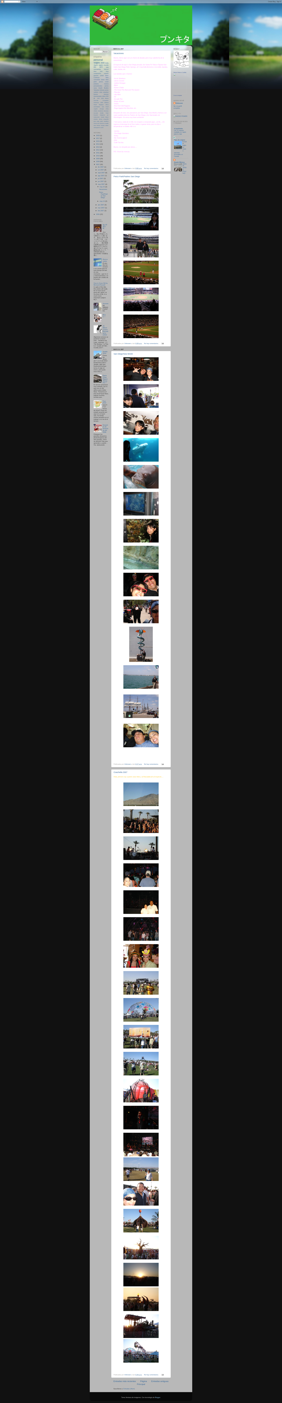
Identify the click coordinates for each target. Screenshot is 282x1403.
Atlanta (107, 98)
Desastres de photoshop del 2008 (105, 428)
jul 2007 (101, 178)
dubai (103, 79)
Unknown (179, 103)
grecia (101, 82)
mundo (106, 65)
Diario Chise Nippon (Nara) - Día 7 (105, 379)
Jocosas (105, 303)
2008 (102, 98)
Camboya (96, 77)
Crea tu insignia (177, 95)
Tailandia (96, 90)
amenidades (97, 106)
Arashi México (179, 162)
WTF (101, 67)
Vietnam (101, 90)
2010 (98, 156)
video (103, 96)
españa (106, 73)
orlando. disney (98, 119)
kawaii (102, 117)
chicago (102, 108)
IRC (95, 67)
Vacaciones (119, 53)
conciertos (97, 69)
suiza (95, 88)
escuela (96, 113)
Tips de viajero (179, 140)
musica (106, 84)
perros (107, 86)
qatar (101, 121)
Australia (96, 100)
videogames (97, 127)
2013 (98, 147)
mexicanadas (98, 96)
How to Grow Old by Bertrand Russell (101, 284)
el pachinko (178, 128)
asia (103, 106)
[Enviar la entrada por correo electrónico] (162, 168)
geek (95, 82)
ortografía (106, 119)
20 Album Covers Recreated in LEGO (105, 330)
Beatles (106, 88)
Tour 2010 (104, 402)
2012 (98, 150)
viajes (97, 62)
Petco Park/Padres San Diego (127, 176)
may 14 (102, 201)
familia (101, 113)
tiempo (98, 125)
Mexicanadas (105, 260)
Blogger (157, 1397)
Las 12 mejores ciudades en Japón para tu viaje (180, 132)
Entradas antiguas (160, 1381)
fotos (107, 79)
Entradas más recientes (124, 1381)
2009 (98, 158)
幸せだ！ (104, 315)
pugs (98, 121)
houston (96, 115)
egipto (101, 65)
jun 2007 (101, 181)
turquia (103, 125)
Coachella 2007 (120, 772)
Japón (96, 65)
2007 (98, 98)
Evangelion (106, 100)
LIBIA (101, 102)
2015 (98, 141)
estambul (106, 92)
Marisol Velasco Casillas (179, 72)
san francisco (101, 123)
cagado (96, 108)
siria (95, 125)
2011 (98, 153)
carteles (96, 92)
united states (104, 75)
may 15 (102, 187)
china (107, 108)
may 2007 (101, 184)
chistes (95, 111)
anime (107, 90)
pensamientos (98, 86)
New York (98, 71)
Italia (107, 77)
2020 (98, 135)
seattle (107, 123)
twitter (107, 125)
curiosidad (97, 79)
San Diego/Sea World (123, 354)
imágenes (102, 115)
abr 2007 (101, 205)
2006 (103, 63)
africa (107, 104)
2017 (98, 138)
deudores (100, 111)
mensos (106, 94)
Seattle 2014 (105, 352)
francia (96, 94)
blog (107, 71)
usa (107, 67)
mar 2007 (101, 208)
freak (107, 113)
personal (98, 59)
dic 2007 (101, 167)
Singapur (101, 104)
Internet (106, 69)
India (107, 63)
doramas (106, 111)
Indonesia (96, 102)
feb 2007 (101, 210)
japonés (96, 75)
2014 (98, 144)
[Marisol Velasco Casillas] (180, 93)
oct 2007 (101, 170)
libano (107, 117)
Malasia (106, 102)
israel (107, 82)
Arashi (100, 88)
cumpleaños (97, 73)
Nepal (95, 104)
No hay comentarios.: (151, 168)
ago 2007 (101, 176)
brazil (107, 106)
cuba (100, 92)
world (101, 127)
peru (95, 121)
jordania (96, 84)
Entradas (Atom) (129, 1389)
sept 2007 (101, 173)
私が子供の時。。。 (105, 227)
